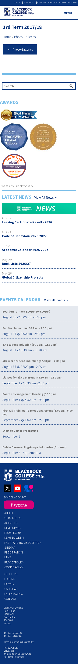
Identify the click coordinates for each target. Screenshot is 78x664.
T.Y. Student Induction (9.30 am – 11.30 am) (29, 344)
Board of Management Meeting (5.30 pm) (29, 394)
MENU (68, 13)
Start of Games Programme (20, 430)
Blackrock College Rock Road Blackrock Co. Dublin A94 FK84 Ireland (13, 615)
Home (7, 37)
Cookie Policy (13, 567)
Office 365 (72, 3)
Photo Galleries (25, 37)
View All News (44, 197)
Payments (52, 3)
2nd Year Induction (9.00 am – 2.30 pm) (27, 328)
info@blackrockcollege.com (19, 641)
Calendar (41, 3)
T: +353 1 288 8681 (13, 636)
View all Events (54, 300)
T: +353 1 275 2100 (13, 632)
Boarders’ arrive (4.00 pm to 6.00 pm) (26, 311)
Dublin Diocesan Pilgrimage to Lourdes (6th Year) (34, 447)
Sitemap (9, 547)
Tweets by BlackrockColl (17, 186)
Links (7, 557)
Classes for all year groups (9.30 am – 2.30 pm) (32, 377)
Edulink (62, 3)
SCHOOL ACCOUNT (15, 497)
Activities (11, 523)
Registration (13, 552)
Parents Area (29, 3)
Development (13, 528)
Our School (12, 518)
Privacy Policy (14, 562)
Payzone (19, 504)
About (8, 513)
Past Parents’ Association (22, 542)
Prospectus (13, 533)
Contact (17, 3)
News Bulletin (14, 537)
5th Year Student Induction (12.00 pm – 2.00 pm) (33, 361)
